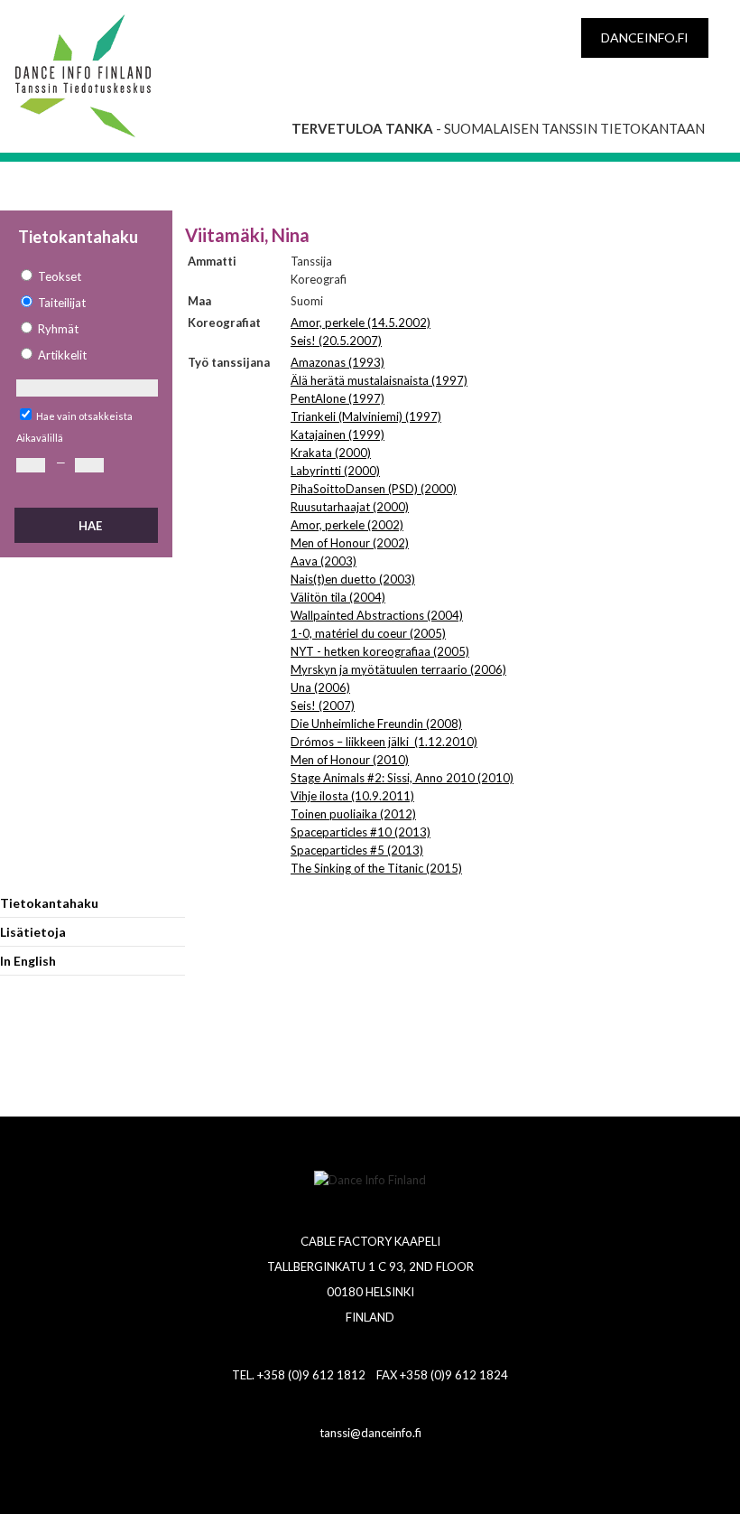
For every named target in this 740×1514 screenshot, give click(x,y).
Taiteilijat (62, 302)
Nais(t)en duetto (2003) (353, 579)
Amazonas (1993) (337, 362)
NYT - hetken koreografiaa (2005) (380, 651)
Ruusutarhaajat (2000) (350, 507)
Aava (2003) (323, 561)
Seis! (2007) (323, 705)
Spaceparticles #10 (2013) (360, 832)
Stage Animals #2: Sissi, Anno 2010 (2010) (402, 778)
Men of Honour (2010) (350, 759)
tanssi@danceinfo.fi (370, 1432)
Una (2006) (320, 687)
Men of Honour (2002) (350, 543)
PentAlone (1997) (337, 398)
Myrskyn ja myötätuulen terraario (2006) (398, 669)
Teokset (59, 276)
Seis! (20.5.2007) (336, 340)
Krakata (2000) (331, 452)
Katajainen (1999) (337, 434)
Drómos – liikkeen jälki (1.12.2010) (384, 741)
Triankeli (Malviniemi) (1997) (366, 416)
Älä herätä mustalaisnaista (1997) (379, 380)
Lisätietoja (33, 931)
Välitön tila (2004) (338, 597)
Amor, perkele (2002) (347, 525)
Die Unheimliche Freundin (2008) (376, 723)
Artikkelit (62, 355)
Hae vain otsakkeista (84, 416)
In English (28, 960)
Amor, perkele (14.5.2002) (360, 322)
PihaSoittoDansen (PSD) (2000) (374, 488)
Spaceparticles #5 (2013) (357, 850)
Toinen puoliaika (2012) (353, 814)
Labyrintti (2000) (335, 470)
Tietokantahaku (49, 903)
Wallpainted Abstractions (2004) (377, 615)
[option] (86, 277)
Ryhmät (58, 329)
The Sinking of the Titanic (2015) (376, 868)
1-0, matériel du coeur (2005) (368, 633)
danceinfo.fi (645, 37)
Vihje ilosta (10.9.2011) (352, 796)
